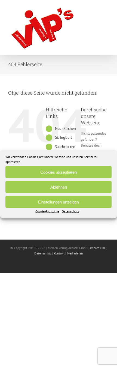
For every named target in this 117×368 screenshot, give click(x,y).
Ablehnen (58, 187)
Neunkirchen (65, 128)
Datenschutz (70, 211)
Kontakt (59, 253)
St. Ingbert (63, 137)
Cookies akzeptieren (58, 172)
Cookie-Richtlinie (47, 211)
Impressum (97, 248)
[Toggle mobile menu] (106, 9)
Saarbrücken (65, 146)
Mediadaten (75, 253)
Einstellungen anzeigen (58, 201)
